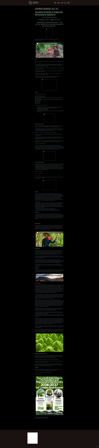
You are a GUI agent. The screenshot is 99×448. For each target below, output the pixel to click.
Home (55, 3)
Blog (65, 3)
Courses (58, 3)
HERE (36, 40)
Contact (68, 3)
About (62, 3)
